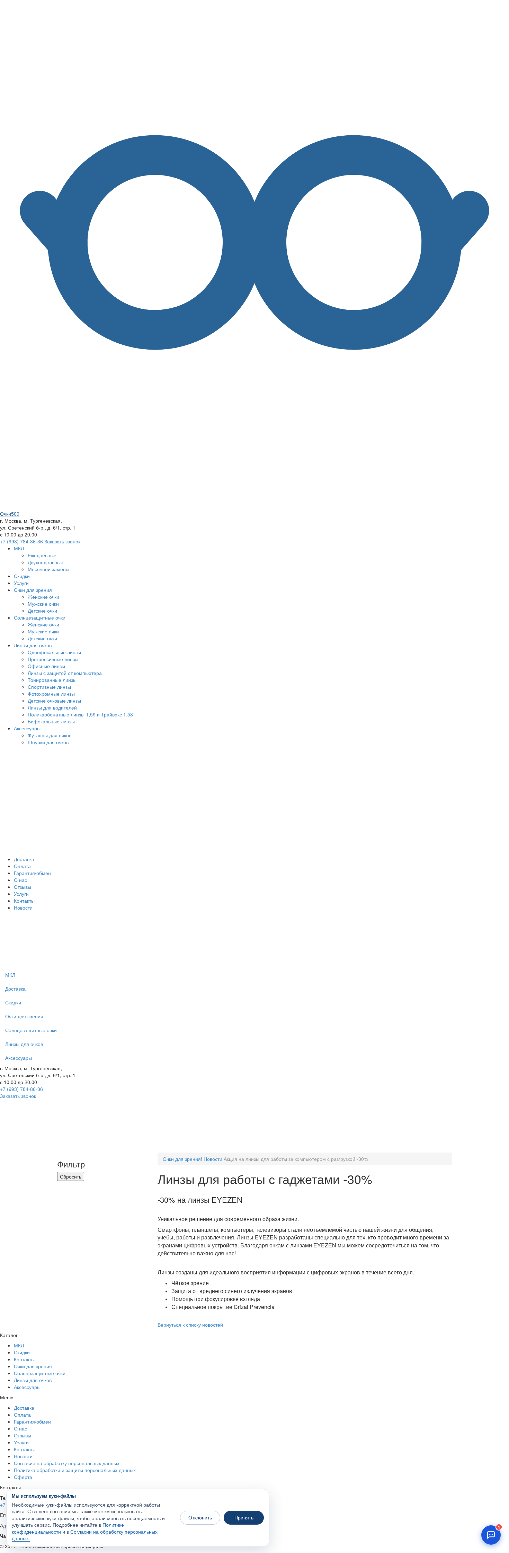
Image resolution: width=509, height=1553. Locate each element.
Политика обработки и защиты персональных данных (75, 1469)
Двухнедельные (45, 562)
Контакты (24, 900)
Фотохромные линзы (51, 693)
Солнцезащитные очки (39, 617)
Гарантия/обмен (32, 872)
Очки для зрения (33, 589)
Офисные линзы (46, 665)
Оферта (23, 1476)
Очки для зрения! (182, 1158)
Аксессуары (27, 728)
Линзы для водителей (52, 707)
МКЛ (19, 548)
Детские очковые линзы (54, 700)
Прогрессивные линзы (53, 659)
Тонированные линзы (52, 679)
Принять (243, 1517)
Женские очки (43, 596)
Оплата (22, 866)
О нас (20, 879)
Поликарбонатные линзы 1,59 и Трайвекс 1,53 (80, 714)
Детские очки (42, 610)
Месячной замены (48, 569)
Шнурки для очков (48, 742)
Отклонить (200, 1517)
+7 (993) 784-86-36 (21, 541)
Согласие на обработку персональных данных (66, 1463)
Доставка (24, 859)
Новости (23, 907)
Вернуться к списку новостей (190, 1324)
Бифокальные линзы (51, 721)
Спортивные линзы (49, 686)
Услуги (21, 582)
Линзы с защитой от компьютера (65, 672)
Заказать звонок (62, 541)
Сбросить (70, 1176)
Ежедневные (42, 555)
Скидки (22, 575)
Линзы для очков (33, 645)
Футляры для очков (49, 735)
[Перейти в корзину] (262, 964)
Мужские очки (43, 603)
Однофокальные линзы (54, 652)
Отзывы (22, 886)
